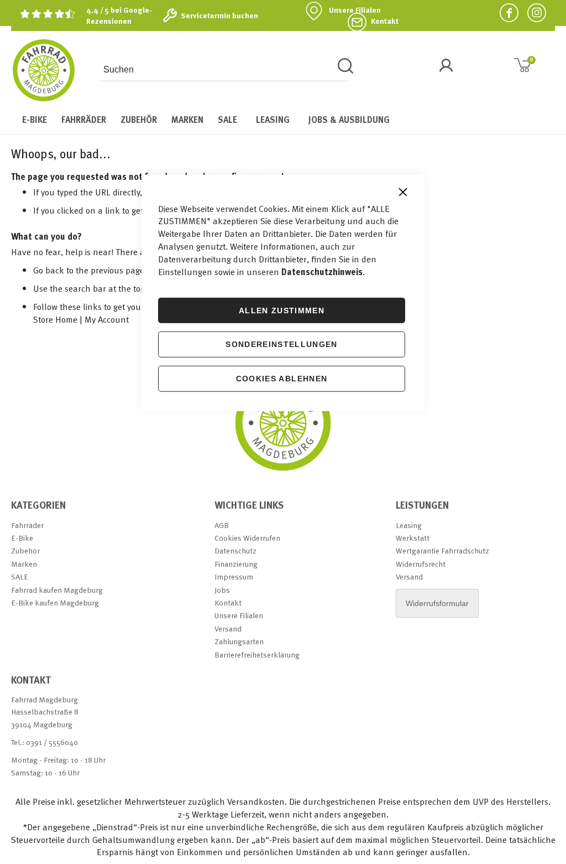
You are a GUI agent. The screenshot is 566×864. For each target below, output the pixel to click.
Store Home (55, 319)
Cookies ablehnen (282, 378)
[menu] (283, 119)
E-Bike (22, 538)
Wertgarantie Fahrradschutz (442, 550)
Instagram (532, 12)
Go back (48, 270)
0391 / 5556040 (52, 742)
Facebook (504, 12)
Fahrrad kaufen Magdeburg (57, 590)
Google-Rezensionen (119, 15)
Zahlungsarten (239, 641)
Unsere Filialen (355, 9)
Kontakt (385, 21)
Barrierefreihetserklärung (257, 654)
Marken (24, 564)
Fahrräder (27, 525)
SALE (19, 576)
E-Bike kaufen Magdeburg (55, 602)
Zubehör (25, 550)
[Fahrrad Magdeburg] (43, 70)
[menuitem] (34, 119)
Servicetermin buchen (219, 15)
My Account (107, 319)
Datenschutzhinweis (322, 271)
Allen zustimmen (281, 310)
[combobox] (223, 69)
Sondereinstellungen (282, 344)
